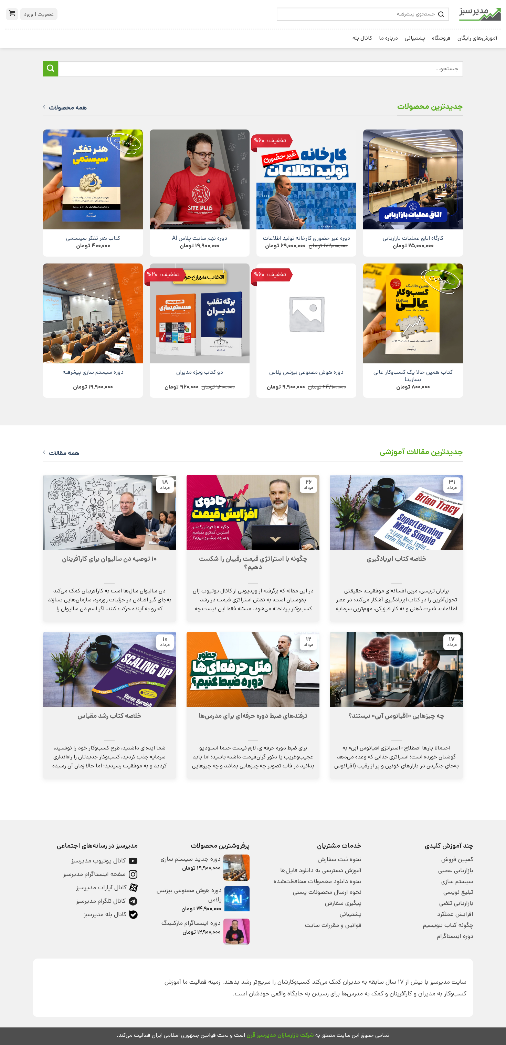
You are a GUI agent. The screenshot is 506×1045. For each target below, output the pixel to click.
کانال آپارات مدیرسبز (101, 887)
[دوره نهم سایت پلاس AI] (200, 179)
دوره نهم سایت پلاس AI (199, 238)
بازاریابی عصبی (455, 870)
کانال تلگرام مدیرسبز (101, 901)
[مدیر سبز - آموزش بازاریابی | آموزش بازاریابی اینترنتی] (480, 14)
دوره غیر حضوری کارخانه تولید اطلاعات (306, 238)
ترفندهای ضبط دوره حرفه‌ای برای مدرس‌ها (253, 716)
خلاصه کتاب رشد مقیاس (109, 716)
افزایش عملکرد (455, 914)
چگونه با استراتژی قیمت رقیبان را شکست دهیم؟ (253, 563)
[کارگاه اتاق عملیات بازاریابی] (413, 179)
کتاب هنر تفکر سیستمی (93, 238)
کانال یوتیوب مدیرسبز (98, 860)
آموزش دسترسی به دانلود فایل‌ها (320, 870)
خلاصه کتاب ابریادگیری (396, 559)
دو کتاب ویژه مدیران (199, 372)
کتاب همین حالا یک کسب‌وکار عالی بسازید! (413, 376)
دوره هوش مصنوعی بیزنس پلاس (306, 372)
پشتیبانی (415, 38)
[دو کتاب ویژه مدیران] (200, 313)
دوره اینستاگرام (455, 936)
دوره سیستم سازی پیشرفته (93, 372)
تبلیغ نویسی (458, 892)
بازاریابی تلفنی (456, 903)
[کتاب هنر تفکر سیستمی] (93, 179)
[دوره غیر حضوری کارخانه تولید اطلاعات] (306, 179)
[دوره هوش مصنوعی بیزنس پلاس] (306, 313)
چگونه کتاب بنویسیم (448, 925)
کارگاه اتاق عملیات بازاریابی (413, 238)
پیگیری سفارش (343, 903)
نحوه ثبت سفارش (339, 859)
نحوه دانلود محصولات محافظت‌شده (317, 881)
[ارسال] (50, 68)
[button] (12, 14)
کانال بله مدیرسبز (105, 914)
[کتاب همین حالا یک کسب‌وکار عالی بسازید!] (413, 313)
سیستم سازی (457, 881)
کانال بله (362, 38)
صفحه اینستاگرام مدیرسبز (94, 874)
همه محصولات (68, 107)
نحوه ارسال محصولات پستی (327, 892)
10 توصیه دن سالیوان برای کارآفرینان (109, 559)
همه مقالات (64, 453)
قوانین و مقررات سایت (333, 925)
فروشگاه (441, 38)
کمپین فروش (457, 859)
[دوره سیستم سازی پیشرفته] (93, 313)
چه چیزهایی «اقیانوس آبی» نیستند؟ (396, 716)
